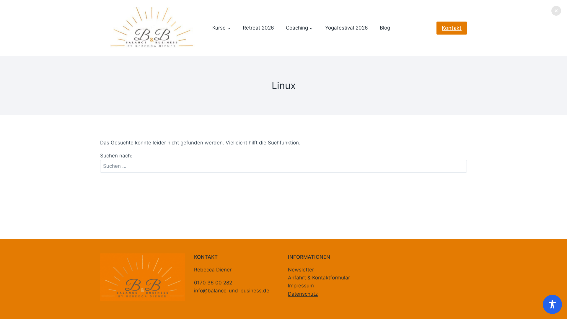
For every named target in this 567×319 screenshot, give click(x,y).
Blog (385, 28)
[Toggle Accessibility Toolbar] (552, 304)
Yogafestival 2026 (346, 28)
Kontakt (452, 28)
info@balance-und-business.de (231, 291)
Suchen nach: (116, 156)
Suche (461, 162)
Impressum (301, 286)
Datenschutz (303, 294)
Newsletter (301, 270)
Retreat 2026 (258, 28)
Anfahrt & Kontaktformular (319, 278)
